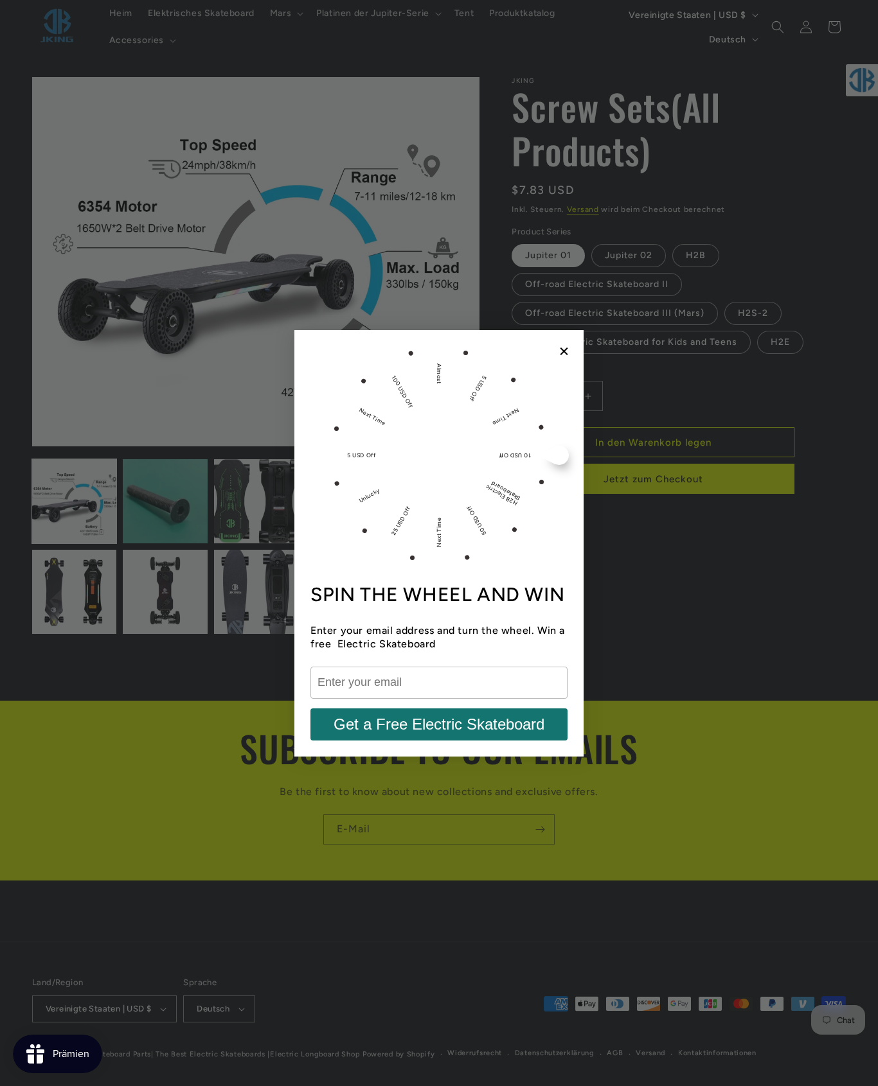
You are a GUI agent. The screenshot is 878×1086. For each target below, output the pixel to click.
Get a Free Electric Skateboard (439, 724)
